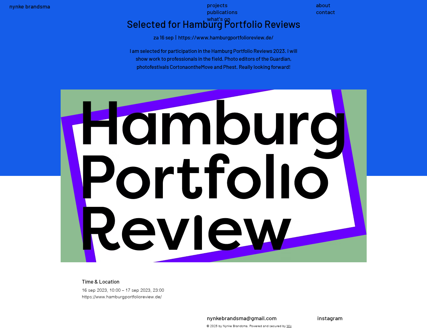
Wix (289, 326)
